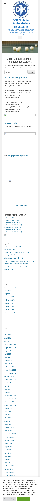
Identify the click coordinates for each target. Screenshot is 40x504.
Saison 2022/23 (9, 300)
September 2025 (10, 348)
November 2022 (10, 437)
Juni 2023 (7, 415)
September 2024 (10, 379)
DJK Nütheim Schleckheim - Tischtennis (21, 23)
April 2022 (8, 459)
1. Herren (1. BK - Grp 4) (13, 222)
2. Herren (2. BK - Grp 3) (13, 225)
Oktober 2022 (9, 440)
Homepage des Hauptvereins (17, 156)
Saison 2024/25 (9, 306)
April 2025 (8, 360)
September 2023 (10, 405)
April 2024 (8, 392)
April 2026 (8, 338)
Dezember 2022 (10, 434)
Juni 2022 (7, 453)
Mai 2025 (7, 357)
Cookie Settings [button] (9, 499)
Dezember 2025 (10, 344)
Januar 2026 (8, 341)
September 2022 (10, 443)
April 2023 (8, 421)
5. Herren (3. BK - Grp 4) (13, 232)
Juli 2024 (7, 383)
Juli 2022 (7, 450)
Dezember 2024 (10, 370)
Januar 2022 (8, 469)
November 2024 (10, 373)
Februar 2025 (9, 367)
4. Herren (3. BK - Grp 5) (13, 229)
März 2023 (8, 424)
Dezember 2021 (10, 472)
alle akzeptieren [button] (23, 499)
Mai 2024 (7, 389)
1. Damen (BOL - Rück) (12, 220)
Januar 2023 (8, 431)
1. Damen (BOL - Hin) (12, 218)
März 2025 (8, 364)
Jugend (7, 294)
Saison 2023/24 (9, 303)
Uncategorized (9, 313)
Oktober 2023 (9, 402)
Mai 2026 (7, 335)
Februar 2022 (9, 466)
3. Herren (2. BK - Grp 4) (13, 227)
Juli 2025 (7, 354)
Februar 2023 (9, 427)
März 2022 (8, 462)
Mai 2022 (7, 456)
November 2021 (10, 475)
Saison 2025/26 (9, 310)
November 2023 (10, 399)
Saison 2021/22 (9, 297)
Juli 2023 (7, 411)
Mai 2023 (7, 418)
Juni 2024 (7, 386)
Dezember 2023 (10, 395)
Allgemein (7, 290)
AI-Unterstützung (10, 287)
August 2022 (8, 447)
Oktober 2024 (9, 376)
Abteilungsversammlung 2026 (14, 258)
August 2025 (8, 351)
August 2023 (8, 408)
